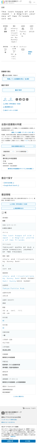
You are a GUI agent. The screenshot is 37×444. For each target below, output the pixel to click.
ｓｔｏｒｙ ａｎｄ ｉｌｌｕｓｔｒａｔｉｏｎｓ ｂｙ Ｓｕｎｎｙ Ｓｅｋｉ (19, 277)
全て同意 (27, 441)
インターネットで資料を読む (9, 419)
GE (3, 320)
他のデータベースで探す (11, 110)
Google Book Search (10, 185)
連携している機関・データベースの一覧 (22, 132)
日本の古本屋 (8, 183)
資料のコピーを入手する (8, 422)
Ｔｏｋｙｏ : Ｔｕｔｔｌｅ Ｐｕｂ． (14, 288)
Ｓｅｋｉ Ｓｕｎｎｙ (9, 281)
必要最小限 (10, 441)
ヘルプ (26, 140)
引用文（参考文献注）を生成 (12, 104)
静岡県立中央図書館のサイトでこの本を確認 (20, 168)
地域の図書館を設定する (18, 146)
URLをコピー (10, 100)
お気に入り (5, 100)
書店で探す (18, 90)
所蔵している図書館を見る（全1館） (18, 79)
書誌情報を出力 (9, 107)
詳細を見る (30, 53)
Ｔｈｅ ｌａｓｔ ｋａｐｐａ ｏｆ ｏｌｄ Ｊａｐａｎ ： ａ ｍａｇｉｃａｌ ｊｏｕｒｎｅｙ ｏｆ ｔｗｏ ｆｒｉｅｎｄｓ (18, 237)
